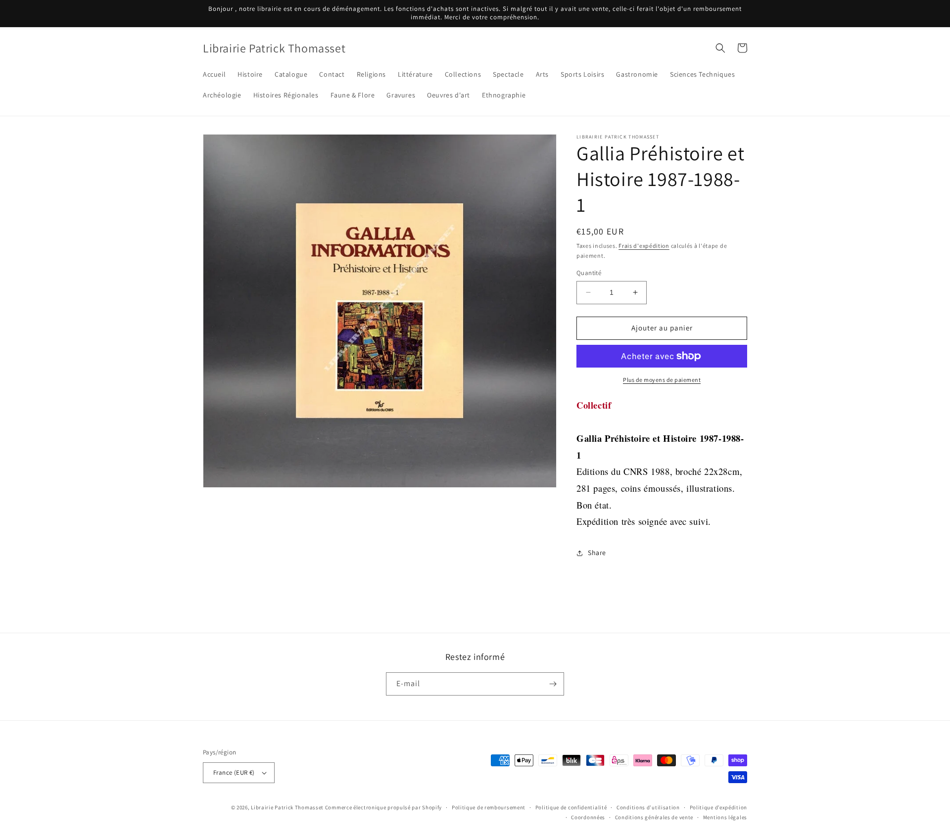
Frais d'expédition (643, 245)
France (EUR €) (234, 772)
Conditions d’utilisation (648, 807)
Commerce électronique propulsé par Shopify (383, 807)
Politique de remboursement (488, 807)
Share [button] (597, 552)
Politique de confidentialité (571, 807)
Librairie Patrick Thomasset (287, 807)
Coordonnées (588, 817)
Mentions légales (725, 817)
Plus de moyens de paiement (662, 379)
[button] (720, 48)
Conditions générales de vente (654, 817)
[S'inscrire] (553, 684)
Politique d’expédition (718, 807)
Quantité (588, 273)
